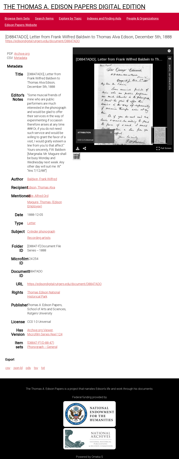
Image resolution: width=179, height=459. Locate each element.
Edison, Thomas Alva (41, 187)
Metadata (20, 58)
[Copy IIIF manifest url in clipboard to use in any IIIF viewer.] (77, 156)
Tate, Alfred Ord (37, 196)
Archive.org (22, 53)
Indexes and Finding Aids (104, 18)
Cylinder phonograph (41, 231)
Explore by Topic (70, 18)
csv (7, 368)
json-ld (18, 368)
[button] (171, 60)
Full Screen (166, 148)
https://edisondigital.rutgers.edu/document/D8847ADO (42, 41)
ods (28, 368)
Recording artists (39, 238)
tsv (36, 368)
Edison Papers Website (21, 25)
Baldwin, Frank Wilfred (42, 179)
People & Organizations (143, 18)
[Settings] (169, 50)
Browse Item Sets (17, 18)
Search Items (44, 18)
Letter (31, 223)
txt (43, 368)
